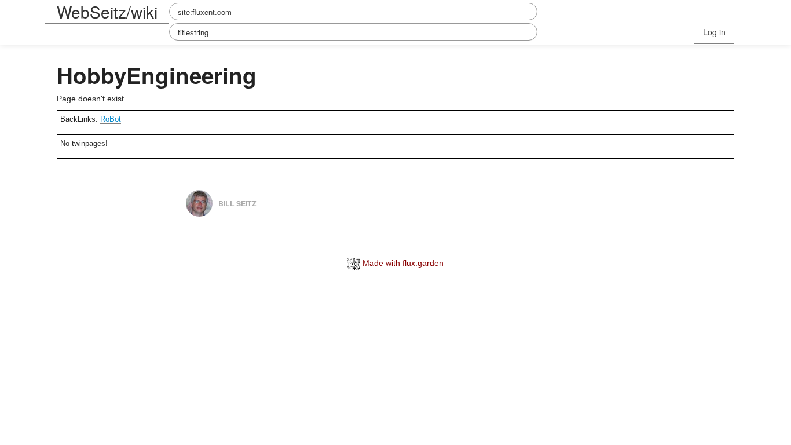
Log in (714, 32)
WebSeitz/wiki (107, 11)
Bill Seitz (237, 202)
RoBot (110, 119)
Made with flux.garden (402, 263)
